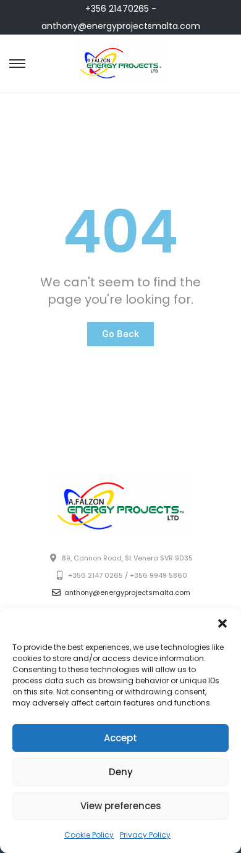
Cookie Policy (89, 835)
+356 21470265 (117, 8)
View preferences (120, 805)
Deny (121, 771)
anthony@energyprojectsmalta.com (120, 26)
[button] (222, 623)
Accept (120, 737)
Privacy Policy (145, 835)
